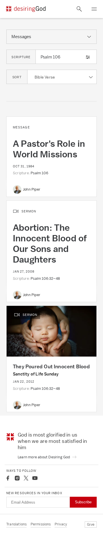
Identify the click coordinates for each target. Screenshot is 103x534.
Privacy (61, 524)
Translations (16, 524)
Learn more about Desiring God (44, 457)
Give (90, 524)
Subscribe (83, 502)
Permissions (41, 524)
